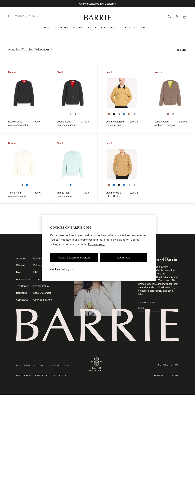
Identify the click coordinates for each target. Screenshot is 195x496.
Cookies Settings (42, 299)
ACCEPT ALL (123, 258)
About (145, 27)
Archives (62, 27)
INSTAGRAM (23, 375)
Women (77, 27)
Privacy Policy (41, 286)
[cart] (185, 17)
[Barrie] (97, 20)
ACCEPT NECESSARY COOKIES (74, 258)
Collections (127, 27)
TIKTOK (174, 375)
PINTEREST (42, 375)
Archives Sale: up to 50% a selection (97, 3)
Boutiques (21, 292)
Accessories (104, 27)
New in (46, 27)
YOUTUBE (160, 375)
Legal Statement (42, 292)
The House (22, 286)
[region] (99, 248)
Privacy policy (96, 244)
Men (89, 27)
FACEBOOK (59, 375)
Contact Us (22, 299)
